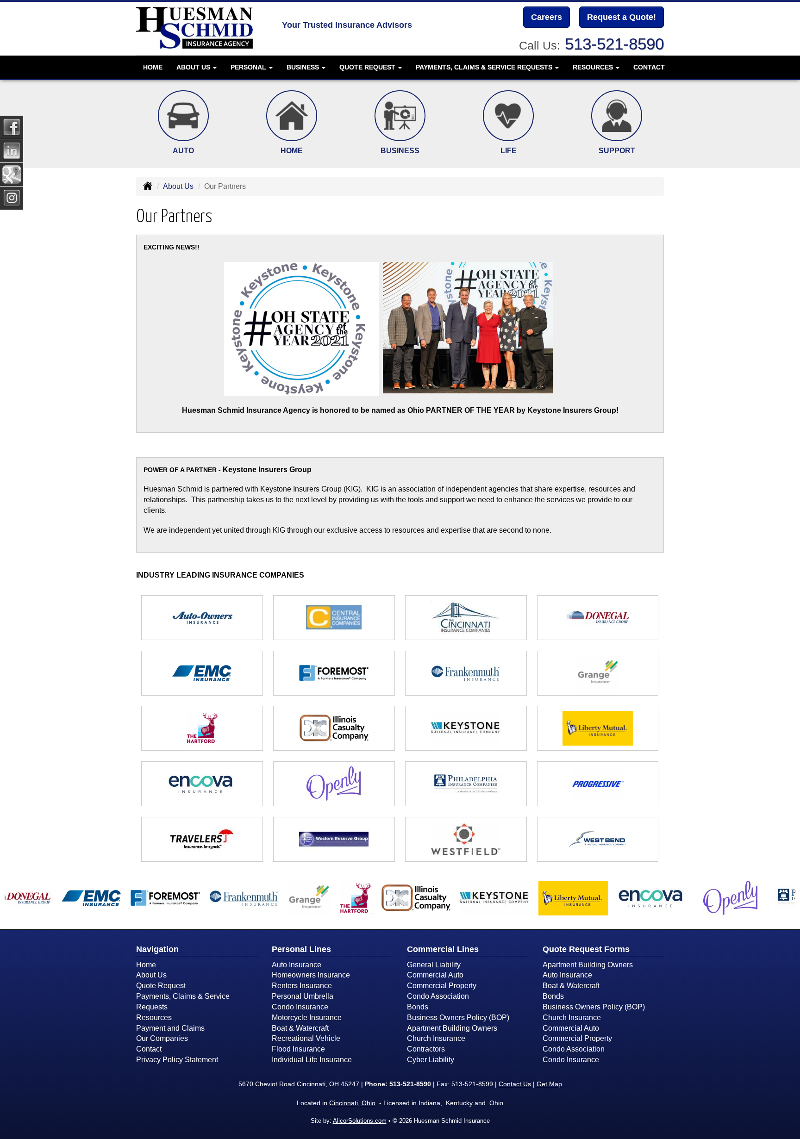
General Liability (434, 965)
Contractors (426, 1049)
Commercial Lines (443, 949)
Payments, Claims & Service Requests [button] (485, 67)
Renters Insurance (302, 986)
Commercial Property (441, 986)
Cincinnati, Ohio (352, 1103)
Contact (649, 67)
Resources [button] (594, 67)
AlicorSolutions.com (360, 1120)
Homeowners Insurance (311, 975)
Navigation (157, 949)
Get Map (549, 1084)
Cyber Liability (430, 1060)
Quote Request (161, 986)
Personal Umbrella (302, 996)
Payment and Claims (170, 1028)
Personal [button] (249, 67)
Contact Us (515, 1084)
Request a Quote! (621, 17)
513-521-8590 (614, 44)
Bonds (417, 1007)
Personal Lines (301, 949)
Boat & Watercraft (300, 1028)
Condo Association (438, 996)
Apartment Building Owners (452, 1028)
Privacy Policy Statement (177, 1060)
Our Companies (162, 1038)
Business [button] (304, 67)
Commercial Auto (435, 975)
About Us (178, 186)
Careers (546, 17)
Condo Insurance (300, 1007)
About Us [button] (194, 67)
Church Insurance (436, 1038)
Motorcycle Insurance (307, 1017)
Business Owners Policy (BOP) (458, 1017)
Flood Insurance (298, 1049)
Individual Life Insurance (312, 1060)
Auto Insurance (296, 965)
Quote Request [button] (368, 67)
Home (152, 67)
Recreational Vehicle (306, 1038)
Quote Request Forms (586, 949)
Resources (154, 1017)
